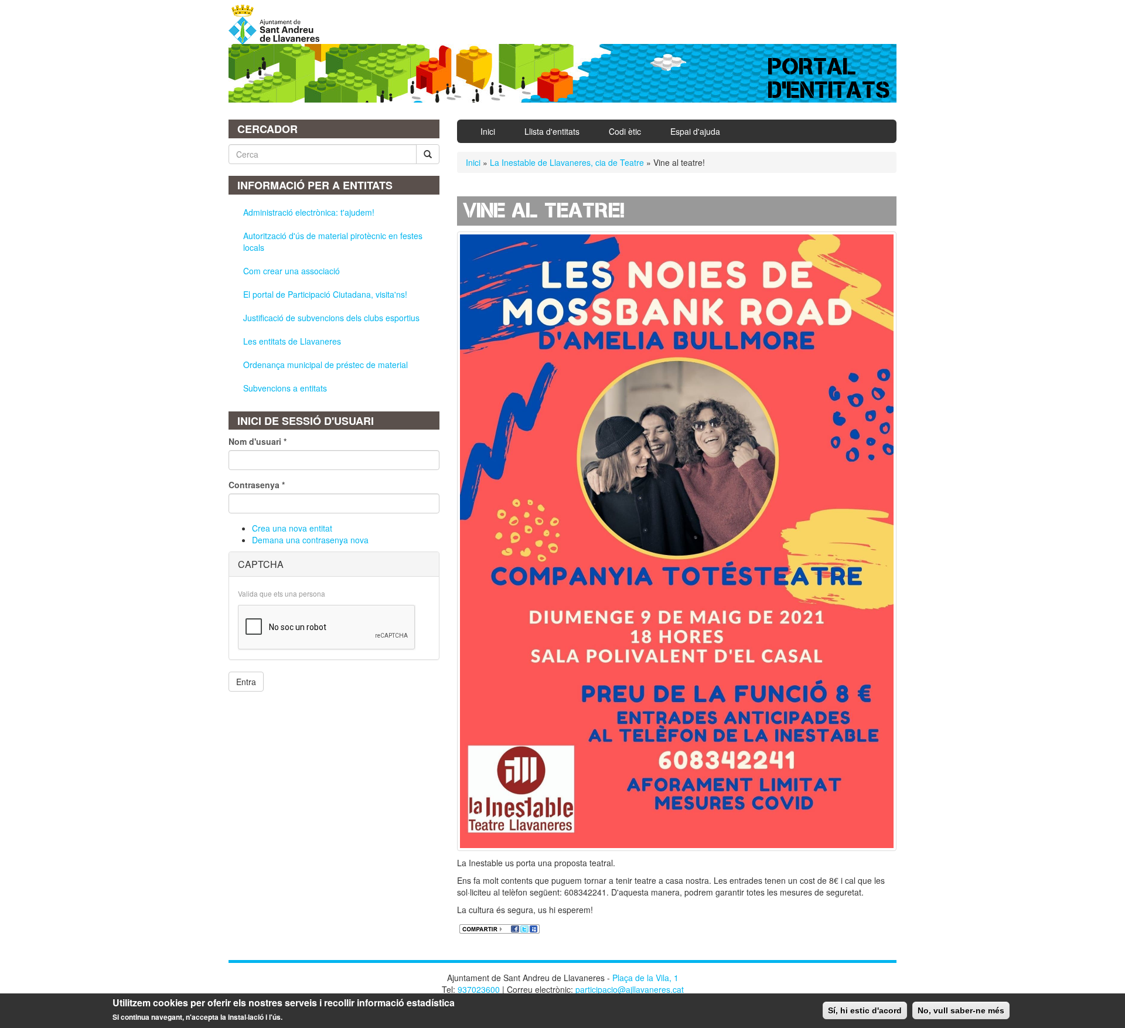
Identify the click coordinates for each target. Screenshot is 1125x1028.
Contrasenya (257, 485)
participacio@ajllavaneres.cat (629, 989)
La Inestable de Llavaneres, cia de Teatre (567, 162)
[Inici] (278, 25)
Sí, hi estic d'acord (865, 1010)
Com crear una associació (291, 271)
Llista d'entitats (551, 131)
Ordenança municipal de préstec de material (325, 364)
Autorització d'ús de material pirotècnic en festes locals (332, 241)
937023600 (479, 989)
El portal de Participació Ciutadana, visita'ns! (325, 294)
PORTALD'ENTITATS (829, 78)
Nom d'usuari (258, 441)
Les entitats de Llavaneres (292, 341)
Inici (487, 131)
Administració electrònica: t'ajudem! (308, 212)
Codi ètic (625, 131)
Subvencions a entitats (285, 388)
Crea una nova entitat (292, 528)
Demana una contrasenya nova (310, 540)
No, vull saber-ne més (961, 1010)
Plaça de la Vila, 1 (645, 977)
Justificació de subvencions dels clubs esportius (331, 318)
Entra (246, 681)
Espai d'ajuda (695, 131)
